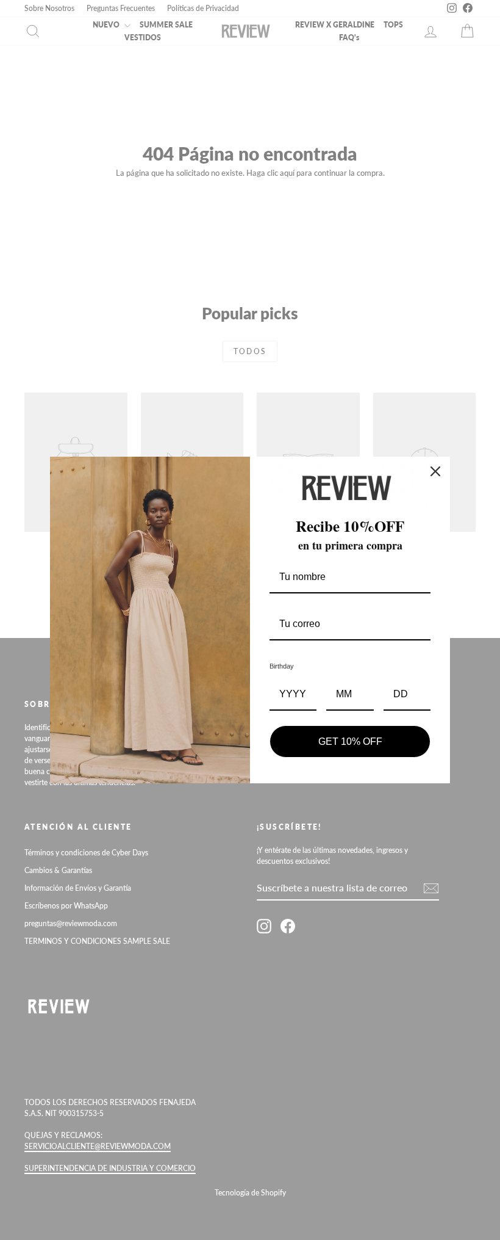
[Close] (435, 471)
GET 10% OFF (350, 741)
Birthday (282, 666)
